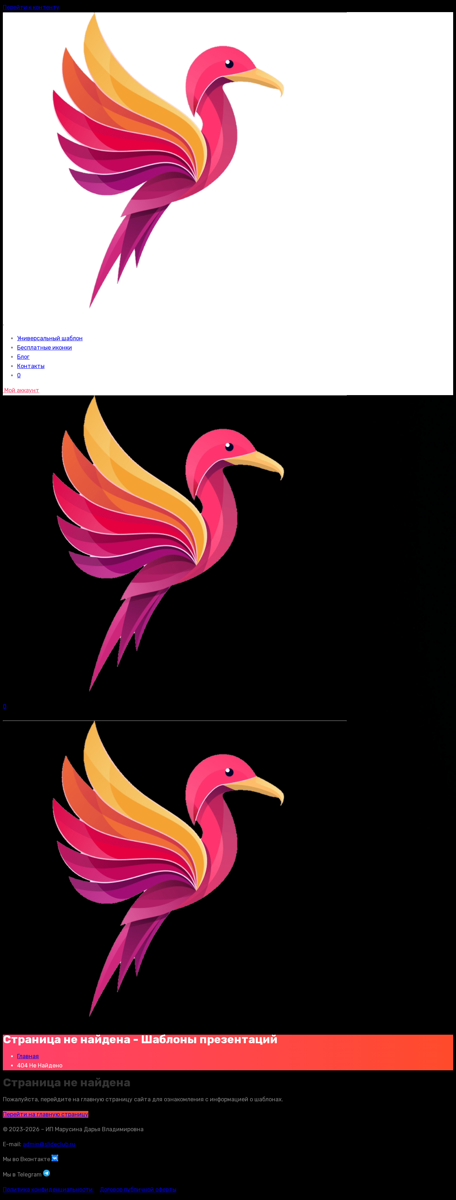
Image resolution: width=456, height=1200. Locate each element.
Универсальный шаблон (50, 338)
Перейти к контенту (31, 7)
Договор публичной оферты (138, 1189)
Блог (23, 356)
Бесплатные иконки (44, 347)
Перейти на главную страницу (45, 1114)
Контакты (31, 366)
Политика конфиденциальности (48, 1189)
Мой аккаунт (21, 390)
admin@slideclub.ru (49, 1144)
